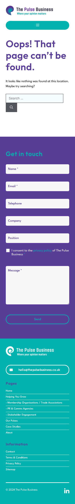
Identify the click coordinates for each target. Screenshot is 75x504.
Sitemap (10, 469)
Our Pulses (12, 421)
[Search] (11, 107)
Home (9, 391)
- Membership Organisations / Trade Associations (34, 403)
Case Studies (13, 427)
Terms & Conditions (17, 457)
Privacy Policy (13, 463)
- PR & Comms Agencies (19, 408)
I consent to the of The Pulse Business (40, 252)
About (9, 432)
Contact (10, 451)
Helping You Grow (16, 397)
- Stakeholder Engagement (21, 415)
